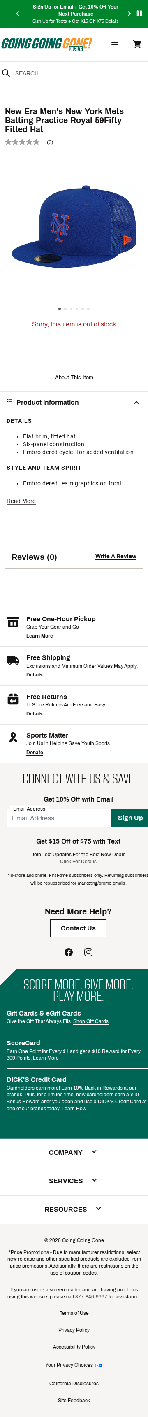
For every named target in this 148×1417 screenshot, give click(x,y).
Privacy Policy (74, 1330)
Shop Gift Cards (91, 1021)
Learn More (39, 636)
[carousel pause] (139, 13)
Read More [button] (21, 501)
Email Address (29, 809)
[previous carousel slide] (18, 14)
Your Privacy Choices (69, 1365)
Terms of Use (74, 1313)
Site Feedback (74, 1400)
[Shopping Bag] (137, 45)
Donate (34, 752)
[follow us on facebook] (69, 953)
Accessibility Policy (74, 1347)
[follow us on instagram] (88, 953)
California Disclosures (74, 1384)
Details (34, 675)
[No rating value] (26, 142)
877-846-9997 (91, 1297)
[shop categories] (114, 44)
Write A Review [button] (115, 556)
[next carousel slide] (129, 14)
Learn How (74, 1109)
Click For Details (78, 862)
